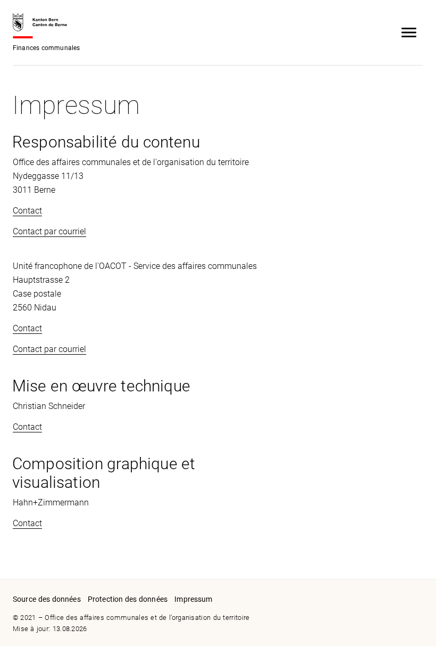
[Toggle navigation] (409, 32)
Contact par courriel (49, 231)
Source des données (47, 599)
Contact (27, 211)
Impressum (193, 599)
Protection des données (127, 599)
